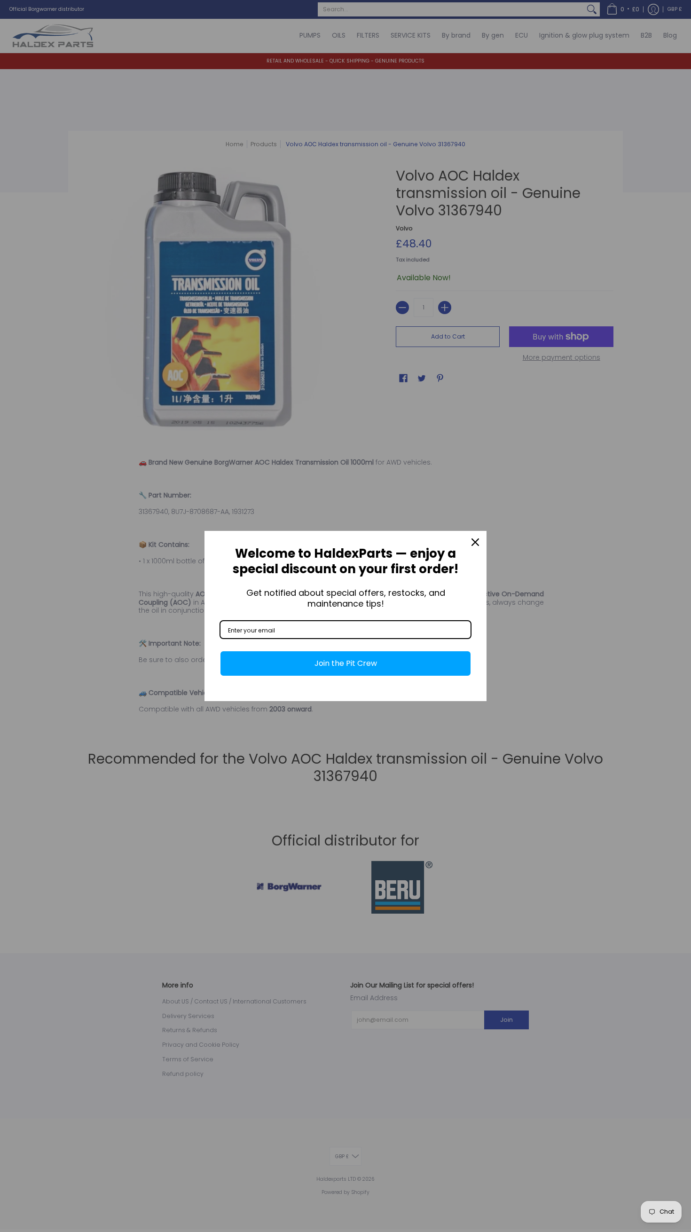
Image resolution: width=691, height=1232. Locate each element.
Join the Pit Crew (345, 663)
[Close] (475, 542)
